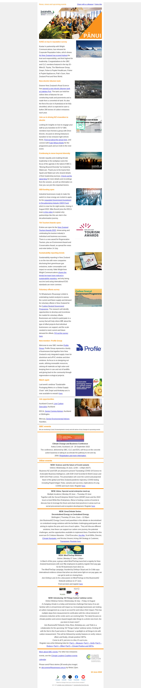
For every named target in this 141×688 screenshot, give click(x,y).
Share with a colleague (85, 4)
